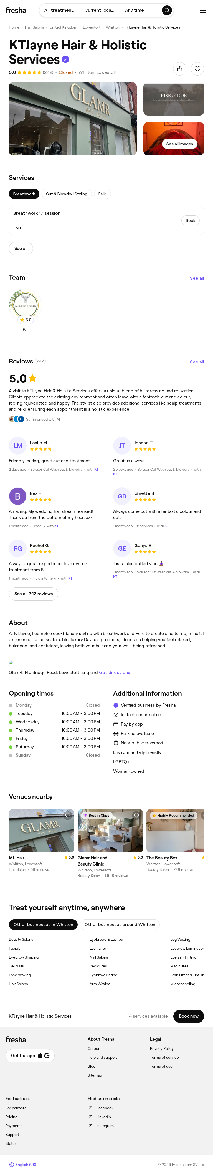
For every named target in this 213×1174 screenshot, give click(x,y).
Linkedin (104, 1117)
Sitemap (95, 1075)
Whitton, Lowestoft (97, 72)
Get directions (114, 672)
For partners (16, 1108)
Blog (91, 1066)
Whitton (113, 27)
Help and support (102, 1057)
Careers (95, 1048)
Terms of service (164, 1057)
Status (11, 1143)
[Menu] (203, 10)
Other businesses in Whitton (43, 924)
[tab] (24, 194)
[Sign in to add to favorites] (197, 69)
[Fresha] (16, 10)
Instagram (105, 1125)
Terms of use (161, 1066)
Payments (14, 1125)
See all (197, 278)
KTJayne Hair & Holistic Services (153, 27)
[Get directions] (106, 662)
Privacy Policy (162, 1048)
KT (96, 469)
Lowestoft (91, 27)
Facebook (105, 1108)
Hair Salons (34, 27)
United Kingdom (63, 27)
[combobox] (59, 10)
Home (14, 27)
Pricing (11, 1117)
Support (12, 1134)
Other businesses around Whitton (119, 924)
